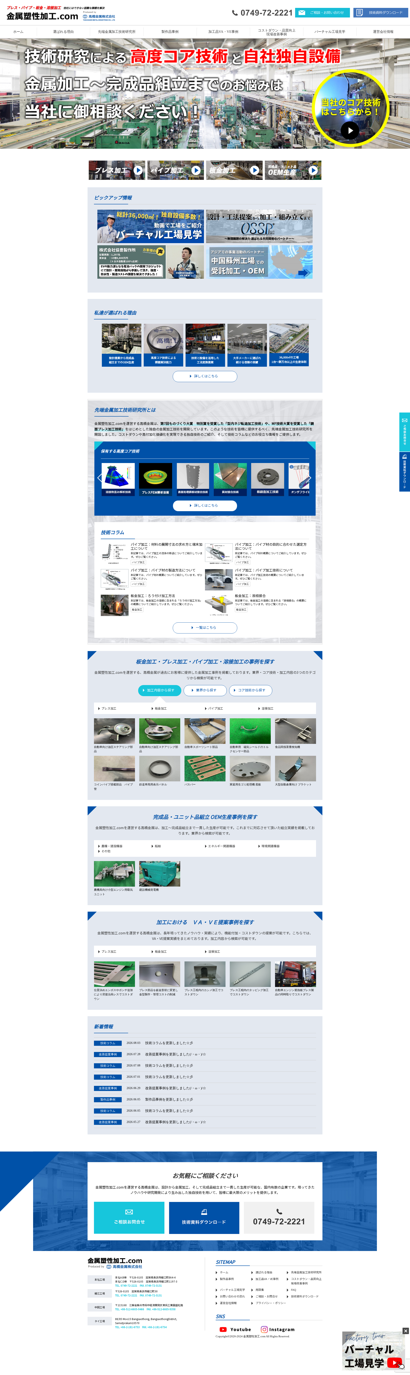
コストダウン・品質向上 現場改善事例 (277, 32)
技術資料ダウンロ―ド (305, 1296)
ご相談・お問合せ (267, 1296)
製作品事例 (227, 1279)
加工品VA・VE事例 (223, 31)
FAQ (293, 1290)
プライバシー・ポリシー (271, 1303)
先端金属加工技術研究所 (306, 1272)
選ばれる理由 (63, 31)
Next (313, 480)
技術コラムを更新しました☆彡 (146, 1043)
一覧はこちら (206, 627)
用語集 (260, 1290)
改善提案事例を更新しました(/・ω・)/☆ (152, 1054)
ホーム (18, 31)
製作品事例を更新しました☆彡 (146, 1099)
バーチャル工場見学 (330, 31)
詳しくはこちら (206, 375)
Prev (96, 480)
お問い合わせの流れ (232, 1296)
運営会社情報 (383, 31)
